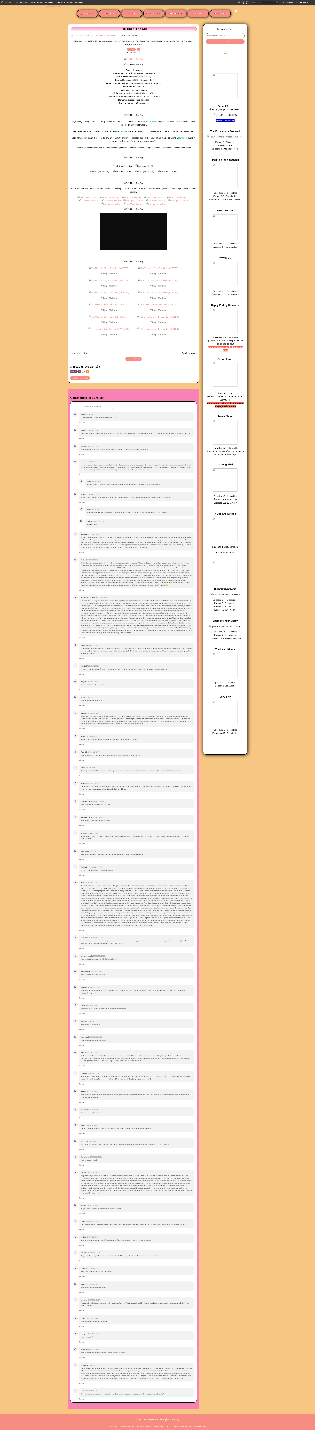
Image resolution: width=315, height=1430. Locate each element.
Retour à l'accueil (133, 359)
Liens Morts (220, 13)
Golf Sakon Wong (128, 41)
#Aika (119, 1426)
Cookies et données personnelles (182, 1426)
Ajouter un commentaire (93, 406)
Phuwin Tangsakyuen (163, 41)
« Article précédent (78, 353)
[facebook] (238, 2)
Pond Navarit (150, 41)
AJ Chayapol (137, 45)
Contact (148, 1426)
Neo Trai (175, 41)
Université (117, 41)
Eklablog (175, 1419)
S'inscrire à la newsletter (80, 378)
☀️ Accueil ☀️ (87, 13)
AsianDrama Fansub (79, 35)
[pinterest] (247, 2)
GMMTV (90, 41)
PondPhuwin (140, 41)
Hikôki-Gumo (77, 41)
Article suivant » (189, 353)
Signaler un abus (158, 1426)
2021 (84, 41)
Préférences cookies (200, 1426)
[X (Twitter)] (242, 2)
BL (96, 41)
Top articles (140, 1426)
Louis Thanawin (185, 41)
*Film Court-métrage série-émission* (105, 35)
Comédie (109, 41)
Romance (102, 41)
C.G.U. (168, 1426)
